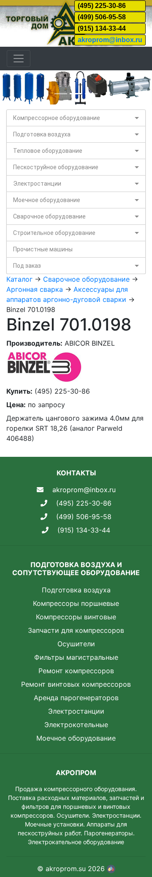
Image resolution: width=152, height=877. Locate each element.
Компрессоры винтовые (76, 617)
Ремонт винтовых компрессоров (76, 684)
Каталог (19, 279)
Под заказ (27, 265)
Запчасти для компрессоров (76, 630)
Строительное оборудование (54, 232)
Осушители (76, 644)
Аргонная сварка (34, 289)
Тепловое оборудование (47, 150)
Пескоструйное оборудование (55, 167)
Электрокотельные (76, 724)
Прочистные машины (43, 249)
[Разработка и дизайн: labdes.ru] (111, 868)
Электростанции (37, 183)
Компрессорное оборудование (56, 118)
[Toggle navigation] (18, 58)
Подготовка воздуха (42, 134)
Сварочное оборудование (49, 216)
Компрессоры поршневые (76, 603)
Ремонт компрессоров (76, 670)
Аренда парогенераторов (76, 697)
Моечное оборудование (46, 200)
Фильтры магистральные (76, 657)
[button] (11, 87)
